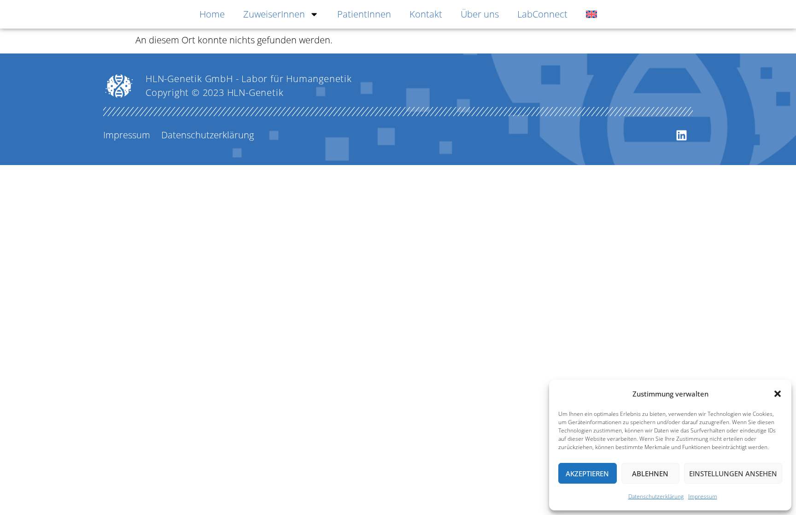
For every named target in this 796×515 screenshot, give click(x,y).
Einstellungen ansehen (733, 473)
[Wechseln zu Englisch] (591, 14)
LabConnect (542, 14)
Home (212, 14)
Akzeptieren (587, 473)
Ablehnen (650, 473)
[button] (777, 393)
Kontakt (426, 14)
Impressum (702, 496)
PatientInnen (364, 14)
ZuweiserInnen (274, 14)
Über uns (480, 14)
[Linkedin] (681, 135)
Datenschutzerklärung (656, 496)
